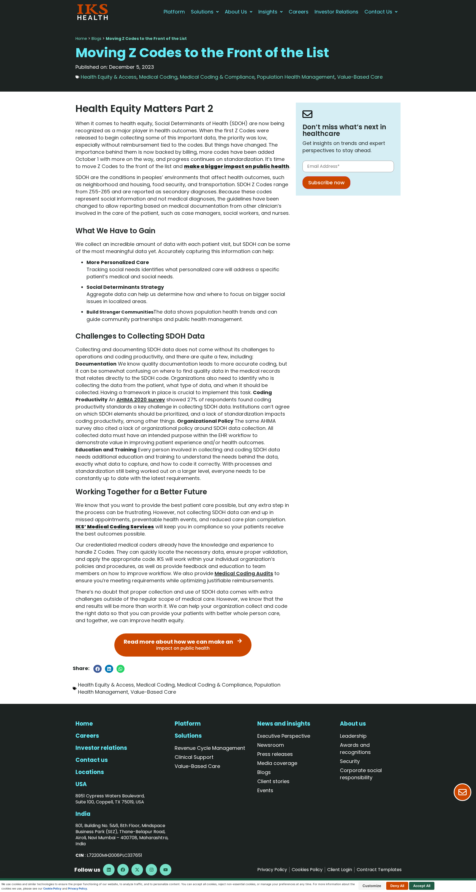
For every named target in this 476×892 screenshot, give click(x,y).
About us (353, 724)
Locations (89, 772)
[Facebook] (123, 869)
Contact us (91, 760)
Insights (267, 11)
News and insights (283, 724)
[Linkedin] (109, 869)
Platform (174, 11)
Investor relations (101, 748)
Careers (299, 11)
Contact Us (378, 11)
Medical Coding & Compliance (217, 76)
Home (81, 38)
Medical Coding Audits (244, 573)
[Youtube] (165, 869)
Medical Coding (158, 76)
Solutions (202, 11)
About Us (236, 11)
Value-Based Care (360, 76)
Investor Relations (336, 11)
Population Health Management (296, 76)
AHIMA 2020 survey (141, 399)
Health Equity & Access (109, 76)
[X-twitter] (137, 869)
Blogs (96, 38)
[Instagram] (151, 869)
